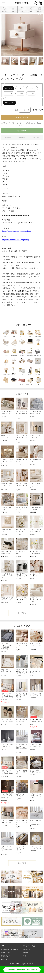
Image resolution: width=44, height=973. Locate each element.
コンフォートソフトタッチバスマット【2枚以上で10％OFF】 (7, 646)
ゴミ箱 (22, 374)
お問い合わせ (5, 959)
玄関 (30, 336)
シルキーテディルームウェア (36, 460)
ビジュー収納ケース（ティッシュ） (36, 771)
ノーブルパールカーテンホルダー (36, 530)
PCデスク (22, 365)
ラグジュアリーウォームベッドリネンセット (36, 671)
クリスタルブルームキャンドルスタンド (21, 485)
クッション (21, 384)
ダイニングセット (22, 346)
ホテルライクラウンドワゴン (21, 530)
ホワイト (8, 88)
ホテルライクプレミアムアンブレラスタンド (21, 695)
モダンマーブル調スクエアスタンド (36, 694)
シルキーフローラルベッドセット (36, 412)
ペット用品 (13, 346)
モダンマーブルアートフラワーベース (21, 413)
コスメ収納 (37, 374)
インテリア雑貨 (6, 374)
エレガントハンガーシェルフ (36, 508)
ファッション (6, 384)
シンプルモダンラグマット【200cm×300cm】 (36, 823)
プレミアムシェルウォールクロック (36, 847)
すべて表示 (22, 613)
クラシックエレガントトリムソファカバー (36, 599)
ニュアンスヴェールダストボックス (7, 821)
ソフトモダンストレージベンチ (7, 552)
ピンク (20, 88)
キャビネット (30, 355)
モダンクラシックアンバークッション (21, 645)
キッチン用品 (38, 336)
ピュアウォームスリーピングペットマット (21, 822)
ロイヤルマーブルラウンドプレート (21, 599)
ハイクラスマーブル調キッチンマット (7, 671)
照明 (6, 365)
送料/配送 (22, 137)
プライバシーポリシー (18, 123)
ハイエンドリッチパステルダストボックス (36, 795)
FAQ (24, 956)
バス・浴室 (22, 336)
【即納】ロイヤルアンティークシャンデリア (7, 461)
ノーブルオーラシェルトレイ (21, 552)
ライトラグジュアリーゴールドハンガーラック (7, 795)
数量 (16, 110)
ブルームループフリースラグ (21, 460)
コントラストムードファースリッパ (7, 720)
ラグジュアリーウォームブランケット (36, 645)
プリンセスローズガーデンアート (7, 599)
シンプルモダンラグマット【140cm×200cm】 (7, 849)
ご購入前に (36, 137)
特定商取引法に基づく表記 (9, 949)
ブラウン (8, 93)
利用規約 (25, 952)
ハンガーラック (14, 374)
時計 (38, 384)
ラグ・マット (30, 365)
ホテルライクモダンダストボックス (21, 575)
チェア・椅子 (14, 355)
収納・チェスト (37, 355)
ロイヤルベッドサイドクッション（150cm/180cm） (7, 772)
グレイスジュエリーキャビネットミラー (21, 437)
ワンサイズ (9, 103)
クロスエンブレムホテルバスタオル (36, 745)
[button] (40, 3)
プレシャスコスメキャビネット (7, 508)
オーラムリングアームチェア (7, 436)
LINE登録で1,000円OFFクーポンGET (21, 969)
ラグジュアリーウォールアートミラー (7, 485)
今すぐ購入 (22, 131)
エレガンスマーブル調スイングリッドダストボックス (21, 671)
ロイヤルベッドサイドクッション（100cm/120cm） (7, 695)
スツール (22, 355)
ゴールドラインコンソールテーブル (21, 720)
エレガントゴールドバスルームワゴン (7, 575)
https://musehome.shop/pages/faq (15, 240)
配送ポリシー (27, 949)
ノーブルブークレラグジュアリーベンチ (36, 485)
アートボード (38, 365)
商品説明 (8, 137)
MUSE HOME (14, 964)
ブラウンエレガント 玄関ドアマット (36, 720)
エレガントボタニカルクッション (7, 412)
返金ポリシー (5, 952)
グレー (20, 93)
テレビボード (30, 346)
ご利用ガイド (5, 123)
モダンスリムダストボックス (36, 436)
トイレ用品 (5, 346)
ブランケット (14, 384)
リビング (6, 336)
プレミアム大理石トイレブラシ (7, 745)
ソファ (6, 355)
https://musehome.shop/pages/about (16, 231)
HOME (3, 946)
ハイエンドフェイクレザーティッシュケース (21, 848)
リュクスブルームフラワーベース (36, 552)
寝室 (14, 336)
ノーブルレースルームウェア (36, 575)
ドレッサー (14, 365)
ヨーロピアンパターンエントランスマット (21, 772)
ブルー (31, 93)
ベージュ (32, 88)
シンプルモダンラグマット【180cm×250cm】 (21, 747)
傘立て (29, 374)
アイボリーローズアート (7, 530)
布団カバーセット (30, 384)
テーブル (38, 346)
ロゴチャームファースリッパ (21, 795)
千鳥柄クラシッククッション (21, 508)
